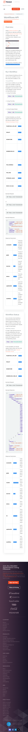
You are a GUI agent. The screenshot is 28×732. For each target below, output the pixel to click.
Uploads (5, 636)
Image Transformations (9, 638)
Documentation (7, 670)
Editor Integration (8, 662)
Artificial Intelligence (8, 644)
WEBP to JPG (6, 705)
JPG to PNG (6, 713)
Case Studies (6, 672)
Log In (22, 8)
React (4, 689)
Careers (5, 627)
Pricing (5, 625)
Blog (4, 668)
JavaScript (5, 688)
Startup (5, 656)
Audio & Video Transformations (11, 641)
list (14, 266)
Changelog (6, 681)
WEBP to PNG (6, 707)
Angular (5, 691)
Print (4, 657)
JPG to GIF (5, 710)
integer (15, 515)
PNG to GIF (6, 708)
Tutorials (5, 675)
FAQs (4, 680)
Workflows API (19, 14)
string (19, 126)
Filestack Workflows (13, 30)
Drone (4, 659)
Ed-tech (5, 660)
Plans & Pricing (14, 587)
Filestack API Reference (9, 14)
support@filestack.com (10, 576)
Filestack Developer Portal (15, 33)
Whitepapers (6, 678)
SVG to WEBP (6, 704)
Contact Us (6, 624)
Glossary (5, 673)
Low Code (5, 648)
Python (5, 692)
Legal (4, 628)
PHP (4, 696)
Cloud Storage (6, 649)
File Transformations (8, 640)
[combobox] (14, 5)
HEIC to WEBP (7, 702)
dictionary (16, 482)
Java (4, 694)
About (4, 622)
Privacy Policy (6, 630)
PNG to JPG (6, 712)
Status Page (6, 676)
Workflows (6, 646)
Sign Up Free (16, 8)
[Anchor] (14, 27)
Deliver (5, 643)
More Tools (6, 715)
